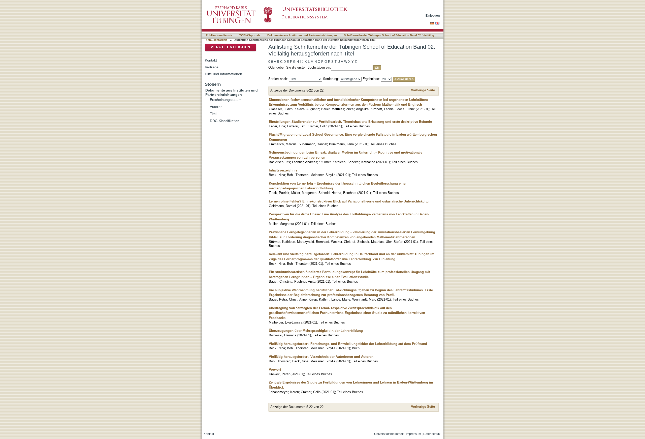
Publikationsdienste (219, 35)
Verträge (211, 67)
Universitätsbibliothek (389, 434)
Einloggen (433, 15)
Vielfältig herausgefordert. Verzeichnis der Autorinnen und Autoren (321, 357)
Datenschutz (431, 434)
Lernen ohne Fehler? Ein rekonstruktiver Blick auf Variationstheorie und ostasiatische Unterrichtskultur (349, 201)
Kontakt (211, 60)
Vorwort (275, 369)
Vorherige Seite (423, 90)
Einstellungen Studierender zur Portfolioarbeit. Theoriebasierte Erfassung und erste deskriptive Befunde (350, 122)
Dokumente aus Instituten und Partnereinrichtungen (302, 35)
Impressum (413, 434)
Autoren (216, 107)
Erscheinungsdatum (226, 100)
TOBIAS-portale (249, 35)
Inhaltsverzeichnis (283, 170)
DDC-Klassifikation (224, 121)
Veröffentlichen (230, 47)
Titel (213, 114)
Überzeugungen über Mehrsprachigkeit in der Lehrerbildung (316, 331)
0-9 (270, 62)
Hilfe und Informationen (223, 74)
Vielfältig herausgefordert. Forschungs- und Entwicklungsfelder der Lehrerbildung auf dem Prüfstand (348, 344)
